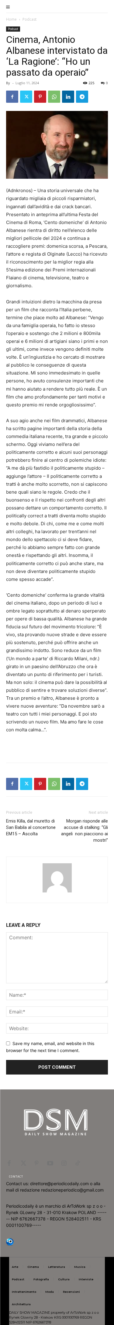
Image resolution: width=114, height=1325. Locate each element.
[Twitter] (26, 97)
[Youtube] (50, 1163)
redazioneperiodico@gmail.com (72, 1189)
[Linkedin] (68, 97)
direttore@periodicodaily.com (59, 1183)
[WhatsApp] (54, 97)
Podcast (29, 19)
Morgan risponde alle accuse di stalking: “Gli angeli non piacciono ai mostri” (84, 830)
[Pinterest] (40, 97)
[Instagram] (64, 1163)
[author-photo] (57, 892)
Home (11, 19)
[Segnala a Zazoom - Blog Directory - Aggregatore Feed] (10, 1244)
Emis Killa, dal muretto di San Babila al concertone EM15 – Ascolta (31, 827)
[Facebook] (12, 97)
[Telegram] (82, 97)
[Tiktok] (77, 1163)
